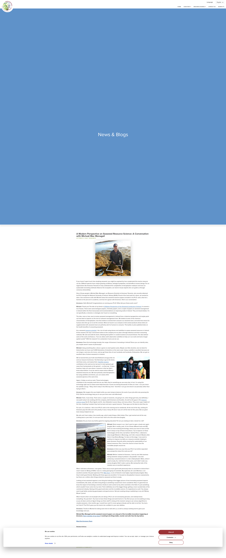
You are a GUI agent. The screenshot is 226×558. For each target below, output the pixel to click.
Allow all (171, 532)
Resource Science (199, 6)
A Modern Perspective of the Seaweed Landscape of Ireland (122, 306)
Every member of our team (91, 516)
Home (179, 6)
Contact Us (211, 6)
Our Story (187, 6)
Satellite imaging (103, 362)
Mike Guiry (107, 473)
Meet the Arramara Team (84, 521)
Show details (49, 543)
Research (92, 238)
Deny (171, 542)
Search (220, 6)
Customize (170, 537)
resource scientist (90, 330)
